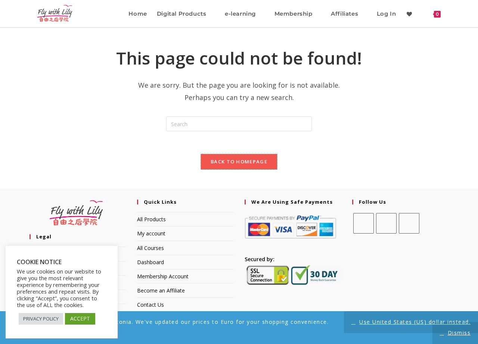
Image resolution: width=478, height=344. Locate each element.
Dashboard (150, 262)
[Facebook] (363, 223)
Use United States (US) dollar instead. (415, 321)
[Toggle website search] (453, 13)
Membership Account (163, 276)
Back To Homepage (239, 161)
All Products (151, 219)
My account (151, 233)
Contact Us (150, 304)
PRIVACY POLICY (41, 318)
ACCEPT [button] (80, 318)
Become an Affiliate (161, 290)
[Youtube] (409, 223)
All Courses (150, 247)
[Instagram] (386, 223)
